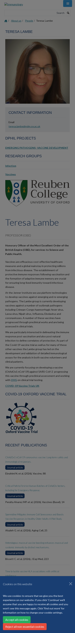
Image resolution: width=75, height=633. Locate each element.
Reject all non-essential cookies (24, 626)
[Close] (71, 584)
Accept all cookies (16, 619)
